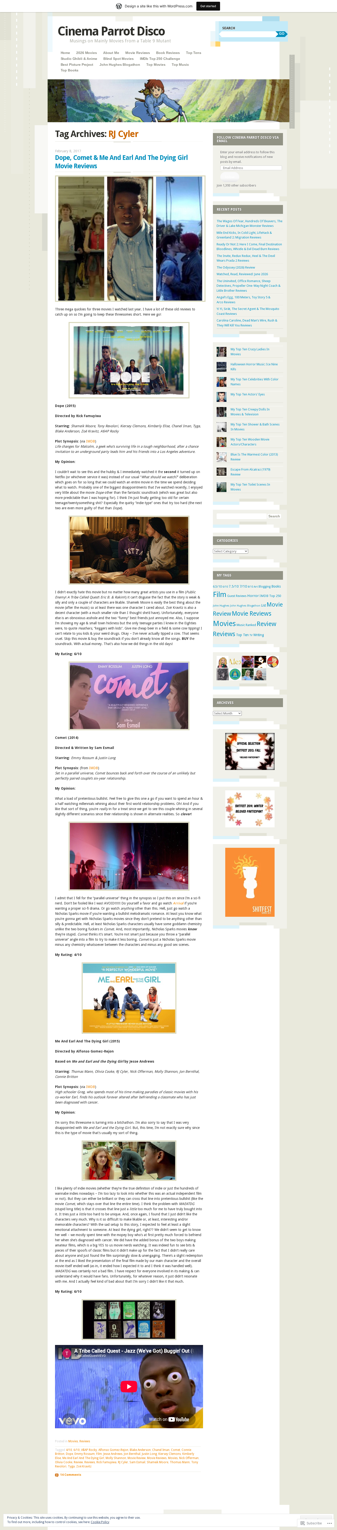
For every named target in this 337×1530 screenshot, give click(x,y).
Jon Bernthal (132, 1454)
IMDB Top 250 (270, 596)
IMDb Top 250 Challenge (160, 59)
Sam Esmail (137, 1462)
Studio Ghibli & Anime (79, 59)
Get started (208, 6)
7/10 (243, 586)
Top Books (70, 70)
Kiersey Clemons (169, 1454)
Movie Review (137, 1458)
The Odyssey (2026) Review (236, 267)
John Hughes (221, 605)
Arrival (178, 903)
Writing (258, 635)
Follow (229, 177)
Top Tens (193, 53)
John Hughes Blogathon (119, 65)
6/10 (77, 1450)
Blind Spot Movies (118, 59)
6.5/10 (217, 586)
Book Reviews (168, 53)
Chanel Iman (160, 1450)
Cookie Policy (100, 1522)
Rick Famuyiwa (106, 1462)
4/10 (69, 1450)
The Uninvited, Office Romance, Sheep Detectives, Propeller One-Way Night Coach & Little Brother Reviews (249, 285)
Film (99, 1454)
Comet (175, 1450)
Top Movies (156, 65)
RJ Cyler (123, 1462)
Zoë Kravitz (84, 1466)
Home (65, 53)
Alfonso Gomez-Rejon (113, 1450)
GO (281, 33)
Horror (253, 596)
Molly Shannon (116, 1458)
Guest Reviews (236, 596)
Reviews (84, 1441)
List (263, 605)
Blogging (265, 586)
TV (251, 635)
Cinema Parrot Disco (111, 31)
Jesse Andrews (112, 1454)
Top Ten (242, 635)
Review (78, 1462)
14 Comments (70, 1475)
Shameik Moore (157, 1462)
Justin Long (149, 1454)
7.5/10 (234, 586)
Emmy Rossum (85, 1454)
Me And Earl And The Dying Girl (83, 1458)
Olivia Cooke (63, 1462)
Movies (73, 1441)
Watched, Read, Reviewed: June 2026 (242, 274)
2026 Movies (86, 53)
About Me (111, 53)
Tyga (71, 1466)
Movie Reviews (137, 53)
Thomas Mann (180, 1462)
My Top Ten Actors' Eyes (248, 394)
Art (256, 586)
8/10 (250, 586)
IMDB (90, 441)
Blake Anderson (140, 1450)
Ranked (251, 625)
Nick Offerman (189, 1458)
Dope (69, 1454)
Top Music (180, 65)
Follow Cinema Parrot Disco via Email (248, 139)
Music (241, 625)
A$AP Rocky (89, 1450)
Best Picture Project (77, 65)
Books (276, 586)
